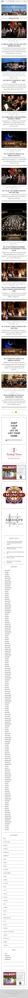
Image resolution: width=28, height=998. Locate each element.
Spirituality (6, 938)
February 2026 (7, 578)
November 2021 (8, 674)
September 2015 (8, 798)
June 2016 (7, 785)
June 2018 (7, 746)
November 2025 (8, 583)
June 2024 (7, 616)
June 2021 (7, 683)
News (17, 40)
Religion (5, 928)
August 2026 (7, 570)
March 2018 (7, 752)
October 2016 (7, 777)
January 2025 (7, 603)
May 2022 (7, 662)
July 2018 (7, 745)
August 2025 (7, 589)
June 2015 (7, 804)
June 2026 (7, 574)
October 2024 (7, 608)
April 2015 (7, 808)
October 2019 (7, 722)
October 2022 (7, 652)
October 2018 (7, 741)
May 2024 (7, 618)
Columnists (6, 852)
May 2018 (7, 748)
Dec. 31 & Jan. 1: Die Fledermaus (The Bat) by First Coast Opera (14, 191)
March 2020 (7, 712)
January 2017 (7, 771)
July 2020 (7, 704)
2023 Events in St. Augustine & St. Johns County (14, 81)
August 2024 (7, 612)
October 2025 (7, 585)
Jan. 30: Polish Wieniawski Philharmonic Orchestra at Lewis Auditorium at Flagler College (14, 248)
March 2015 (7, 810)
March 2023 (7, 643)
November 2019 (8, 720)
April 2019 (7, 731)
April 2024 (7, 620)
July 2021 (7, 681)
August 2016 (7, 781)
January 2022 (7, 670)
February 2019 (7, 733)
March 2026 (7, 576)
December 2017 (8, 758)
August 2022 (7, 656)
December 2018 (8, 737)
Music (13, 40)
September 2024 (8, 610)
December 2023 (8, 626)
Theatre (16, 76)
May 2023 (7, 639)
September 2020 (8, 700)
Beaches (14, 72)
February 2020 (7, 714)
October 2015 (7, 796)
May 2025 (7, 595)
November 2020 (8, 697)
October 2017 (7, 762)
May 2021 (7, 685)
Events (10, 40)
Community (15, 39)
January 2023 (7, 647)
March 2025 (7, 599)
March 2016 (7, 791)
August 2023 (7, 633)
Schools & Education (8, 931)
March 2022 (7, 666)
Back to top (13, 995)
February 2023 (7, 645)
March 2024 (7, 622)
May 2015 (7, 806)
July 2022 (7, 658)
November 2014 (8, 817)
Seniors (5, 935)
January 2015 (7, 814)
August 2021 (7, 679)
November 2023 (8, 627)
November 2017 (8, 760)
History (4, 75)
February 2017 (7, 769)
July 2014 (7, 825)
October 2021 (7, 675)
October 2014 (7, 819)
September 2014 (8, 821)
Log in (6, 953)
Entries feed (7, 955)
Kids (8, 390)
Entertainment (21, 39)
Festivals (22, 74)
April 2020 (7, 710)
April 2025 (7, 597)
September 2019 (8, 723)
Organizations (22, 75)
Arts (3, 39)
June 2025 (7, 593)
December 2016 (8, 773)
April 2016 (7, 789)
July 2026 (7, 572)
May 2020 (7, 708)
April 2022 (7, 664)
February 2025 (7, 601)
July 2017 (7, 766)
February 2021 (7, 691)
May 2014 (7, 829)
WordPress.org (8, 959)
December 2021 (8, 672)
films (4, 886)
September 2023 (8, 631)
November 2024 (8, 606)
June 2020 (7, 706)
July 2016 (7, 783)
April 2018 (7, 750)
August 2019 (7, 725)
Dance (24, 72)
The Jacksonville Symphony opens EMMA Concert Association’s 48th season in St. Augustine (14, 543)
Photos (5, 924)
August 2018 (7, 743)
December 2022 (8, 649)
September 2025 (8, 587)
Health (5, 893)
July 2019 (7, 727)
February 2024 (7, 624)
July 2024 (7, 614)
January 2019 (7, 735)
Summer (11, 76)
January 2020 (7, 716)
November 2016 (8, 775)
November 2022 (8, 650)
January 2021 (7, 693)
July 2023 (7, 635)
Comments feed (8, 957)
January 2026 (7, 579)
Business (5, 848)
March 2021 (7, 689)
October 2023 (7, 629)
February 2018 (7, 754)
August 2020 (7, 702)
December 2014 (8, 816)
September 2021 (8, 677)
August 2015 (7, 800)
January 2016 (7, 793)
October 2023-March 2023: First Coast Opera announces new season (14, 45)
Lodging (5, 907)
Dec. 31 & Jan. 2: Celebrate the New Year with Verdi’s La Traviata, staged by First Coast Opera (14, 289)
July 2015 (7, 802)
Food (4, 890)
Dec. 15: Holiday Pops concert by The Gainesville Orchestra (14, 359)
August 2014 (7, 823)
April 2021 (7, 687)
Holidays (9, 75)
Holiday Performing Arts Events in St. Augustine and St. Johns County (14, 396)
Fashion (17, 74)
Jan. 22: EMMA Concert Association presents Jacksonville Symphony (14, 118)
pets (4, 921)
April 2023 (7, 641)
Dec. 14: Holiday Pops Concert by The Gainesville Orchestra (14, 154)
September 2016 (8, 779)
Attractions (8, 39)
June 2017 (7, 768)
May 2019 (7, 729)
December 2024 (8, 604)
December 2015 (8, 794)
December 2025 (8, 581)
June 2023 (7, 637)
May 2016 (7, 787)
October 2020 (7, 698)
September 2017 (8, 764)
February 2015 (7, 812)
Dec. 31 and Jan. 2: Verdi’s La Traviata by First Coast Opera (14, 327)
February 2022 (7, 668)
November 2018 (8, 739)
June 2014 (7, 827)
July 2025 (7, 591)
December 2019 (8, 718)
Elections (5, 869)
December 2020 (8, 695)
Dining (5, 862)
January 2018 (7, 756)
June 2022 (7, 660)
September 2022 (8, 654)
